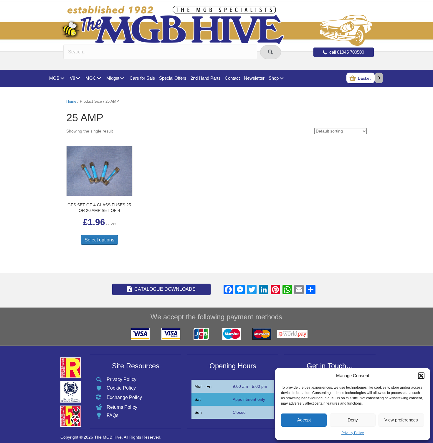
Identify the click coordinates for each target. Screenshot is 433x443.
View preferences (401, 419)
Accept (304, 419)
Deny (353, 419)
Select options (99, 239)
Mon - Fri (202, 386)
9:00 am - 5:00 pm (250, 386)
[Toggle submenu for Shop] (281, 78)
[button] (421, 376)
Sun (198, 412)
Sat (197, 399)
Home (71, 101)
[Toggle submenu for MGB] (62, 78)
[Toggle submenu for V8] (78, 78)
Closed (239, 412)
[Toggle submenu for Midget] (122, 78)
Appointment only (249, 399)
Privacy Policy (352, 433)
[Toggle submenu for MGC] (99, 78)
